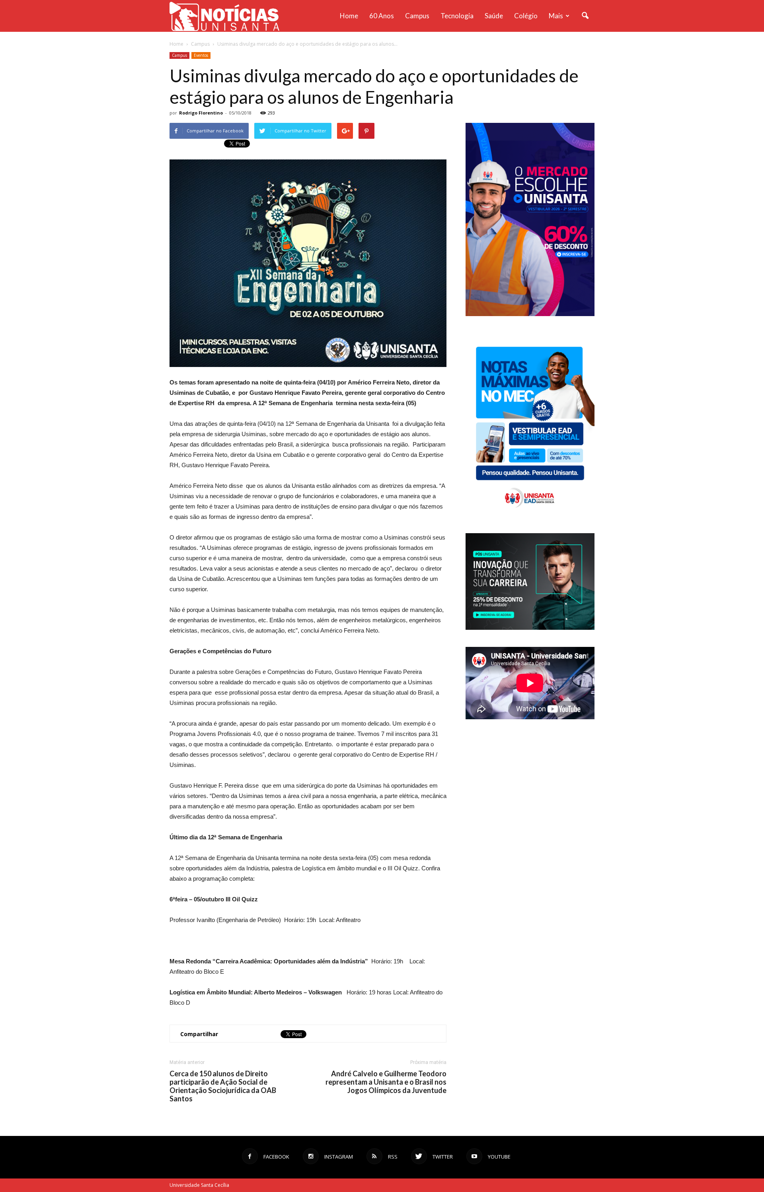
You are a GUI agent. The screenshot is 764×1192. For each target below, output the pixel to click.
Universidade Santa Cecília (199, 1185)
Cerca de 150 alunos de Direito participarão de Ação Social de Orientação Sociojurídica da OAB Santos (223, 1086)
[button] (584, 15)
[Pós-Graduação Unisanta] (530, 627)
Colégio (526, 16)
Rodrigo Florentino (201, 113)
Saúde (494, 16)
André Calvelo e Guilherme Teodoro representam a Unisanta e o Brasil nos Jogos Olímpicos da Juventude (385, 1082)
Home (349, 16)
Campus (417, 16)
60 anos (381, 16)
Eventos (201, 55)
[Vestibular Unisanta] (530, 314)
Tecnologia (457, 16)
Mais (556, 16)
